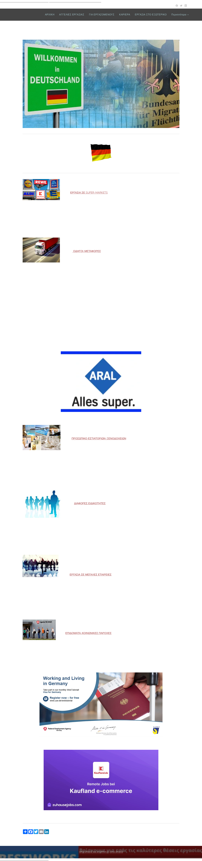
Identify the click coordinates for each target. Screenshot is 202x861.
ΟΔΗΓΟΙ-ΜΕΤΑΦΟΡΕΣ (86, 251)
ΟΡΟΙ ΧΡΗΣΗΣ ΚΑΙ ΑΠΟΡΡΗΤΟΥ (94, 852)
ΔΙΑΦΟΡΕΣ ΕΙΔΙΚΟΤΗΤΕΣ (90, 503)
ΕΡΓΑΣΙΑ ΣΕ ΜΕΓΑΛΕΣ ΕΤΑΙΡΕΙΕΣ (90, 574)
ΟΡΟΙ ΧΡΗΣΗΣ (116, 852)
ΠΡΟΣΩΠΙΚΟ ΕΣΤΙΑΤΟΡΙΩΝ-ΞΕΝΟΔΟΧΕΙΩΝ (99, 438)
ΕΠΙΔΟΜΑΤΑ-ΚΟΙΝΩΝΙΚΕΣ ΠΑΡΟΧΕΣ (88, 633)
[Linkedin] (186, 5)
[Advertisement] (101, 310)
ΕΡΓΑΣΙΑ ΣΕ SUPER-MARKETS (89, 192)
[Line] (177, 5)
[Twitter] (181, 5)
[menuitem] (50, 14)
